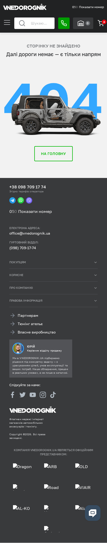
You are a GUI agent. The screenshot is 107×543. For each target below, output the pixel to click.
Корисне (16, 275)
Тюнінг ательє (30, 324)
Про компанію (21, 287)
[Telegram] (12, 200)
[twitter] (22, 395)
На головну (53, 153)
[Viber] (29, 200)
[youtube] (33, 395)
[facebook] (12, 395)
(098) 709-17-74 (22, 248)
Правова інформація (25, 300)
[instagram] (43, 395)
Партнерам (28, 315)
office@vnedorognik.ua (29, 233)
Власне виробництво (37, 332)
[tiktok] (53, 395)
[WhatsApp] (21, 200)
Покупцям (17, 262)
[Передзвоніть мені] (64, 23)
